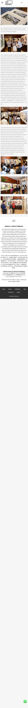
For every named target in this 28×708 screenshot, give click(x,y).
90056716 (9, 275)
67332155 (23, 273)
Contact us (11, 292)
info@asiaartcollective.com (15, 276)
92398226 (18, 275)
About (18, 292)
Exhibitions (17, 289)
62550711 (13, 273)
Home (3, 289)
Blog (25, 289)
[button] (2, 2)
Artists (10, 289)
